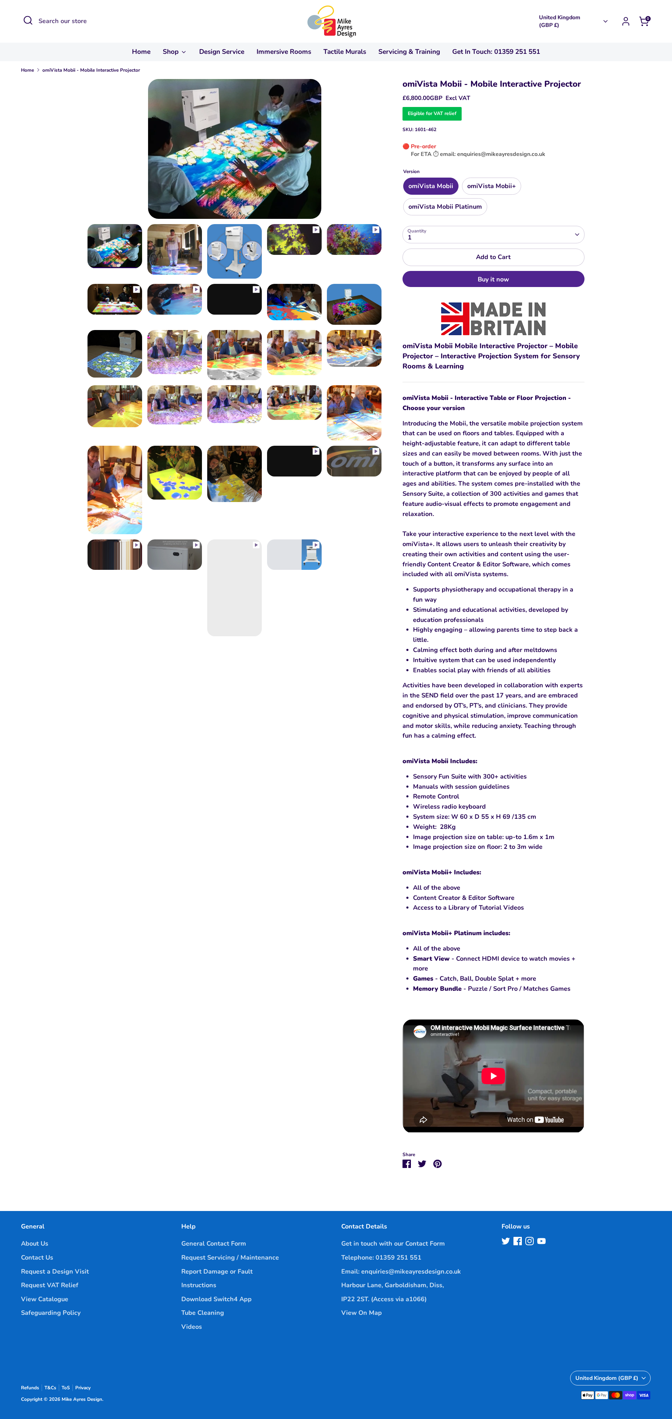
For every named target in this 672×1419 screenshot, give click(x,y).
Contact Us (37, 1257)
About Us (34, 1243)
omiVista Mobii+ (491, 186)
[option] (235, 151)
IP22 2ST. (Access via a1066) (384, 1299)
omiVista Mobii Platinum (445, 206)
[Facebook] (517, 1241)
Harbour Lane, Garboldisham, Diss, (392, 1285)
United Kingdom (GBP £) (559, 21)
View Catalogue (44, 1299)
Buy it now (493, 279)
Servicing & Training (409, 51)
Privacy (83, 1387)
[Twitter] (506, 1241)
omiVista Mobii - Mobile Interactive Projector (91, 70)
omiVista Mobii (430, 186)
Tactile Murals (344, 51)
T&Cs (50, 1387)
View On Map (361, 1313)
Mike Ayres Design (82, 1399)
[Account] (626, 21)
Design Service (221, 51)
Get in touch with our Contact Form (393, 1243)
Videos (191, 1327)
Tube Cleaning (202, 1313)
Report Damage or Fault (217, 1271)
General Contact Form (213, 1243)
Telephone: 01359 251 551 (381, 1257)
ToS (66, 1387)
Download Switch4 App (216, 1299)
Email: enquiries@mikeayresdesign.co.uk (401, 1271)
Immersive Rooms (284, 51)
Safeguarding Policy (50, 1313)
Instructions (198, 1285)
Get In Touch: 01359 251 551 (496, 51)
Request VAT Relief (49, 1285)
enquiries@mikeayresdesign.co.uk (501, 154)
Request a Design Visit (55, 1271)
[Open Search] (28, 20)
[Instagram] (529, 1241)
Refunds (30, 1387)
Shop (171, 51)
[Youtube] (541, 1241)
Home (141, 51)
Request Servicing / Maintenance (230, 1257)
